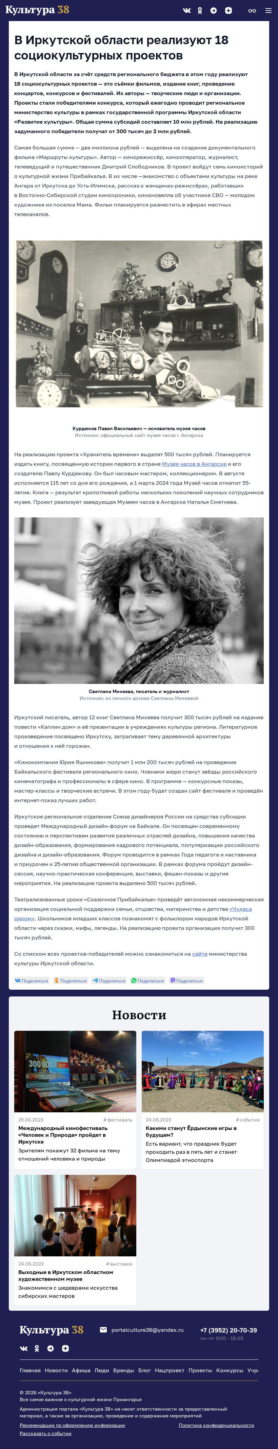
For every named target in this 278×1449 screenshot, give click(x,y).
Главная (30, 1370)
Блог (144, 1370)
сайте (199, 953)
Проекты (200, 1370)
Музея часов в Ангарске (194, 463)
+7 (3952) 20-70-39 (228, 1330)
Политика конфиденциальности (216, 1425)
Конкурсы (229, 1370)
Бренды (123, 1370)
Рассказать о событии (46, 1433)
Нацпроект (169, 1370)
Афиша (81, 1370)
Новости (56, 1370)
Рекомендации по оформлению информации (72, 1425)
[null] (31, 980)
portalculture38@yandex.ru (148, 1329)
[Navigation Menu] (268, 10)
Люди (102, 1370)
